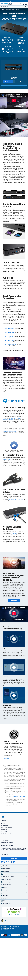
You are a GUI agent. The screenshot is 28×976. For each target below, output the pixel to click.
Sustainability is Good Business (7, 833)
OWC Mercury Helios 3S (10, 344)
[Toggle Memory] (26, 887)
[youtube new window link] (6, 861)
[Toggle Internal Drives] (26, 866)
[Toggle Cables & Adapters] (26, 884)
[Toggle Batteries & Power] (26, 879)
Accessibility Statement (6, 831)
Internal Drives (6, 865)
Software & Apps (7, 882)
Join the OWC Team (5, 835)
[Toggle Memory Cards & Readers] (26, 876)
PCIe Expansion (6, 890)
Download (5, 349)
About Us (3, 823)
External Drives (6, 868)
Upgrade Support (7, 903)
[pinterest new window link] (14, 862)
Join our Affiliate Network (6, 827)
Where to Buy (4, 829)
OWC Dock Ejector (7, 459)
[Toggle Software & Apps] (26, 882)
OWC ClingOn (15, 533)
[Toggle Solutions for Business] (26, 901)
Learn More (20, 82)
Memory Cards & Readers (8, 876)
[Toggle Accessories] (26, 892)
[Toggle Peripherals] (26, 895)
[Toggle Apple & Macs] (26, 871)
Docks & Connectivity (7, 873)
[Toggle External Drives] (26, 868)
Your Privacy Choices (5, 932)
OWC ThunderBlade (9, 328)
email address (5, 854)
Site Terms (12, 928)
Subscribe (14, 858)
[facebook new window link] (2, 862)
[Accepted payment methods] (14, 935)
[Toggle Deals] (26, 898)
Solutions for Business (8, 900)
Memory (5, 887)
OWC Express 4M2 (9, 336)
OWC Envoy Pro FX (9, 340)
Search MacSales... (5, 6)
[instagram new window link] (4, 862)
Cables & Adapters (7, 884)
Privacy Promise (4, 840)
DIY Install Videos (4, 825)
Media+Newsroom (5, 838)
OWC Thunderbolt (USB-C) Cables (15, 499)
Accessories (5, 892)
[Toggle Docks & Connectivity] (26, 874)
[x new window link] (9, 861)
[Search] (26, 7)
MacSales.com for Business (7, 842)
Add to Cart (8, 82)
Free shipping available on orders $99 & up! (14, 1)
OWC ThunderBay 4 (9, 332)
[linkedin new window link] (11, 862)
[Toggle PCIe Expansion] (26, 890)
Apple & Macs (6, 871)
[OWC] (3, 818)
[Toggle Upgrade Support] (26, 903)
